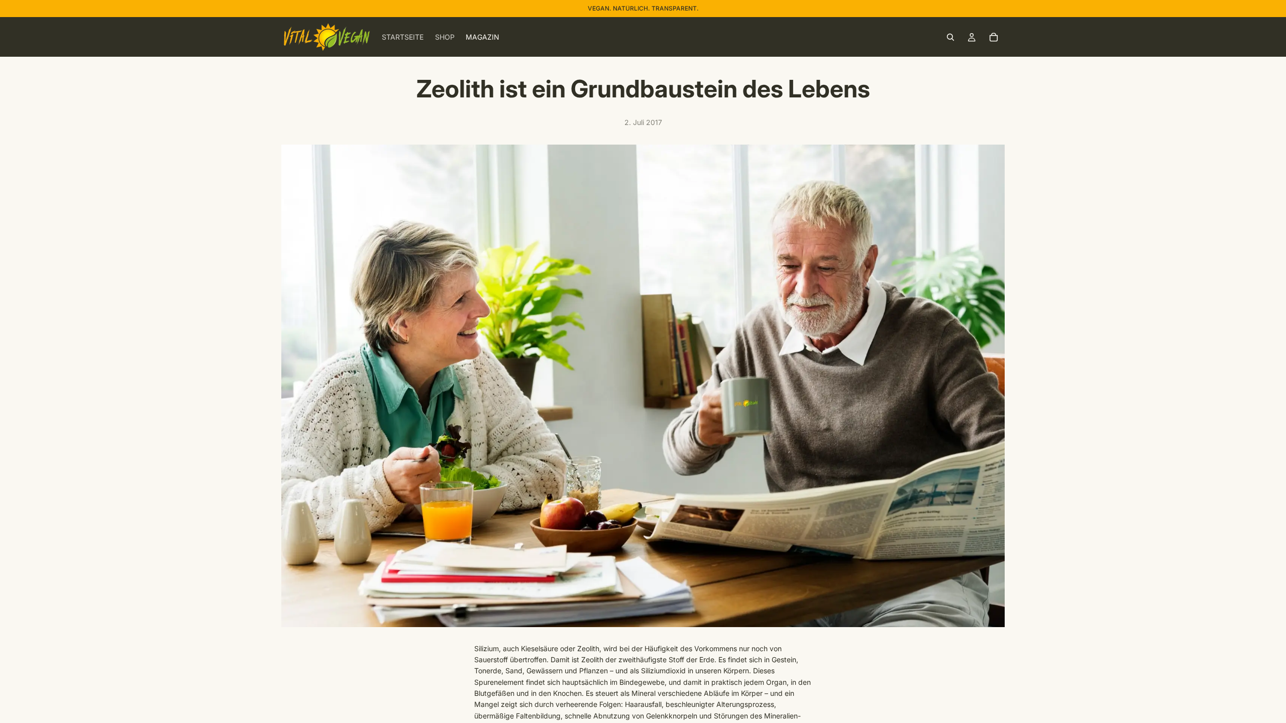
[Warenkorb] (994, 37)
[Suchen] (950, 37)
